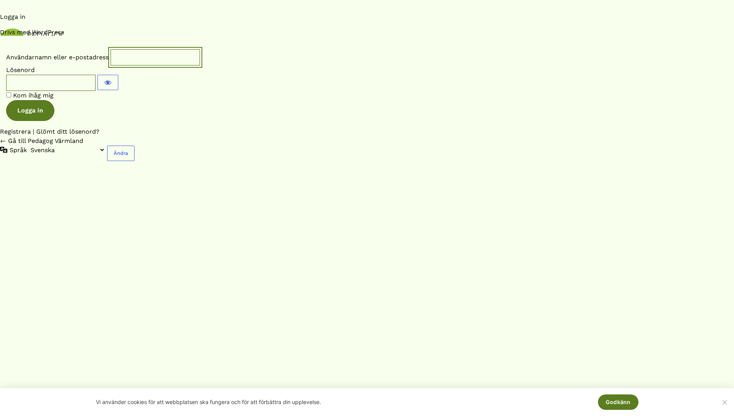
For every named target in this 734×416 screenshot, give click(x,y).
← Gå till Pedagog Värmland (41, 140)
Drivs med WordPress (32, 32)
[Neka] (724, 402)
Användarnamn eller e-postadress (57, 57)
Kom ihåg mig (33, 95)
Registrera (15, 131)
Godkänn (618, 402)
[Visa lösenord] (107, 82)
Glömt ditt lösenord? (67, 131)
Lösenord (20, 70)
